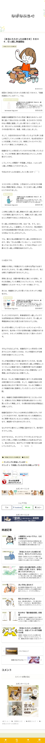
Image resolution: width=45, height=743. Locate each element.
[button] (38, 507)
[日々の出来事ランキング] (12, 481)
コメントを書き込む (22, 677)
